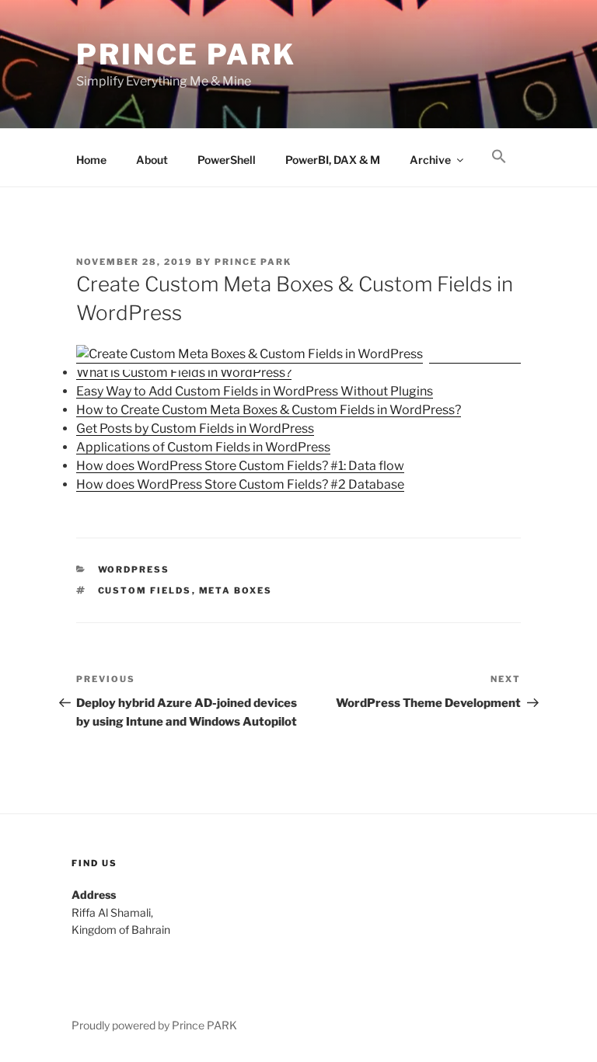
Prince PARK (186, 54)
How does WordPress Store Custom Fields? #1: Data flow (240, 465)
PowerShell (226, 159)
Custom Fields (145, 590)
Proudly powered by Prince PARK (154, 1025)
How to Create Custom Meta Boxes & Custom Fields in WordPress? (268, 409)
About (152, 159)
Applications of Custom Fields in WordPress (203, 447)
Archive (430, 159)
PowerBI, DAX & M (332, 159)
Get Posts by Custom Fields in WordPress (195, 428)
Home (91, 159)
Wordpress (134, 569)
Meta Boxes (236, 590)
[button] (498, 157)
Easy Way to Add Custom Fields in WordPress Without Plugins (254, 391)
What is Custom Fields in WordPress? (184, 372)
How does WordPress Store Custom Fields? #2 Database (240, 484)
